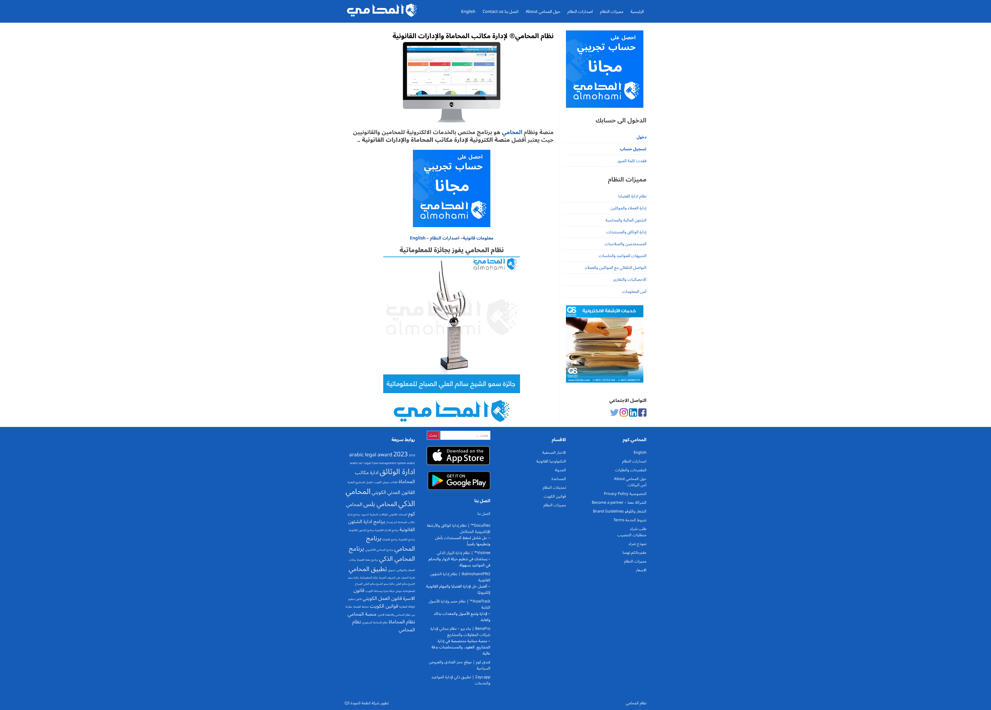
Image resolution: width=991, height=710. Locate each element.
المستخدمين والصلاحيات (625, 244)
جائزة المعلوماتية (369, 578)
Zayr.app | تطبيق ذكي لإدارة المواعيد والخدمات (460, 680)
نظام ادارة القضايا (632, 196)
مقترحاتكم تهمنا (634, 552)
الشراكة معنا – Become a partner (619, 502)
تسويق (391, 570)
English (468, 11)
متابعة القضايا (361, 607)
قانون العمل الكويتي (382, 598)
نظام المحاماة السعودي (375, 622)
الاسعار (641, 570)
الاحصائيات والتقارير (629, 279)
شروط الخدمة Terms (629, 520)
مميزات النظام (611, 11)
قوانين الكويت (384, 606)
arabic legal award (370, 455)
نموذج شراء (637, 544)
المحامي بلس (380, 504)
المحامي (511, 132)
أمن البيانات (637, 485)
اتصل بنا (483, 513)
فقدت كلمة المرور (631, 160)
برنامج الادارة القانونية (386, 530)
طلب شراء (638, 529)
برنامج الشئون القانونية (361, 530)
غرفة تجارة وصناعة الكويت (379, 591)
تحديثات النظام (554, 487)
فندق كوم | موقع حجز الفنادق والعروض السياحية (459, 665)
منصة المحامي (362, 614)
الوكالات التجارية (379, 514)
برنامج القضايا (390, 539)
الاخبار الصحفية (554, 452)
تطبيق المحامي (368, 569)
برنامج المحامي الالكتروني (379, 550)
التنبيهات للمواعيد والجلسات (622, 255)
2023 (400, 454)
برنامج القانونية (407, 539)
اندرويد (365, 514)
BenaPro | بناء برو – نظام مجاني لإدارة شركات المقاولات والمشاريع (460, 631)
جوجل (398, 591)
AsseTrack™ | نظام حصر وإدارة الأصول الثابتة (459, 604)
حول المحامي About (543, 11)
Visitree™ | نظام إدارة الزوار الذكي (463, 553)
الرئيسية (637, 11)
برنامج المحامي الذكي (382, 553)
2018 (412, 455)
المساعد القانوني (398, 514)
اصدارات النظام (580, 11)
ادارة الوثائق (397, 472)
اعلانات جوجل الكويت (386, 482)
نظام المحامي (636, 703)
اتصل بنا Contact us (500, 11)
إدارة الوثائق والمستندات (626, 232)
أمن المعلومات (634, 291)
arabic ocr (356, 463)
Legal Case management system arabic (389, 463)
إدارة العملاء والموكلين (628, 208)
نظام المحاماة (402, 622)
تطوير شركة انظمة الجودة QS (367, 703)
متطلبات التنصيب (631, 535)
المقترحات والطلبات (630, 470)
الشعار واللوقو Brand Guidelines (619, 511)
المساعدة (559, 479)
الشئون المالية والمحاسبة (625, 220)
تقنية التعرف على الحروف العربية (397, 578)
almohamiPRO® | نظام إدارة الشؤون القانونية (460, 577)
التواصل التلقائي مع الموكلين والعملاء (615, 267)
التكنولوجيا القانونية (551, 461)
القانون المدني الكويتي (393, 492)
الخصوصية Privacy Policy (625, 494)
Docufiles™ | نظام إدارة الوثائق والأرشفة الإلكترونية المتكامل (458, 528)
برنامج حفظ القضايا (367, 560)
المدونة (560, 470)
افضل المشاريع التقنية (360, 482)
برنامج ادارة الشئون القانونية (381, 525)
